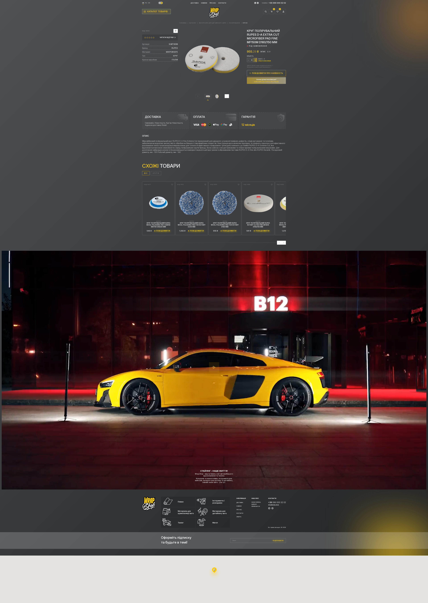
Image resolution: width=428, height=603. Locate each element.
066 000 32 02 (277, 502)
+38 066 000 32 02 (277, 3)
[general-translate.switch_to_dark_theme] (162, 3)
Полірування (234, 23)
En (149, 3)
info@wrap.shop (273, 505)
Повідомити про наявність (267, 73)
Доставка (195, 3)
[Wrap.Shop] (214, 17)
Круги (245, 23)
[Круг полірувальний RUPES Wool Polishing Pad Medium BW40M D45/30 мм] (258, 203)
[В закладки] (175, 31)
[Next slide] (227, 96)
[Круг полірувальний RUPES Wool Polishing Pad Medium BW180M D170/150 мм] (158, 203)
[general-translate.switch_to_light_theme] (160, 3)
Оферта (238, 516)
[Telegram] (255, 3)
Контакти (222, 3)
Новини (204, 3)
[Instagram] (258, 3)
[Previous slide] (198, 96)
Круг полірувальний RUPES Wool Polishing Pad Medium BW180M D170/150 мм (158, 225)
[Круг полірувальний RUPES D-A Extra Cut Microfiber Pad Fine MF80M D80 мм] (191, 203)
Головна (183, 23)
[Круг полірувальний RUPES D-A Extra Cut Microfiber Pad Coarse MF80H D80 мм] (225, 203)
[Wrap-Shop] (148, 509)
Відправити (278, 540)
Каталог (192, 23)
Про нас (213, 3)
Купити (163, 231)
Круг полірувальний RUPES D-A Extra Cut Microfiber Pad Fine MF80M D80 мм (191, 225)
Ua (143, 3)
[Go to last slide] (279, 243)
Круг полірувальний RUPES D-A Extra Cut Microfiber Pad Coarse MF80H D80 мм (225, 225)
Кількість (250, 56)
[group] (212, 60)
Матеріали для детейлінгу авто (212, 23)
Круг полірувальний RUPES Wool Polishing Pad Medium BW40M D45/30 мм (258, 225)
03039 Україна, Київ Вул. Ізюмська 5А (256, 504)
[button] (208, 96)
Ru (146, 3)
